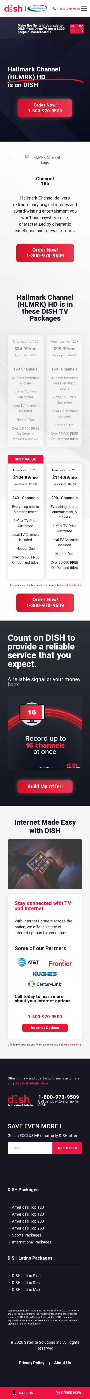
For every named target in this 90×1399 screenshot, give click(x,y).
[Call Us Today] (14, 1395)
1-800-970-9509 (58, 1097)
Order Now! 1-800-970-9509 (45, 253)
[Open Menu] (84, 8)
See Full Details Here (71, 585)
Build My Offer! (45, 787)
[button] (84, 8)
